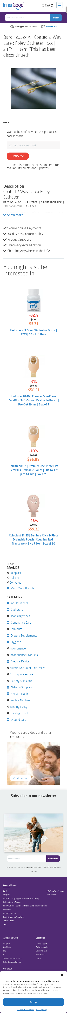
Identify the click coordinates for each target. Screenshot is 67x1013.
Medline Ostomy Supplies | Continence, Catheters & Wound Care (25, 906)
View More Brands (22, 588)
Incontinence (18, 648)
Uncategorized (19, 713)
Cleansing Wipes (20, 616)
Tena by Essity (18, 707)
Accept (33, 1002)
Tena (4, 924)
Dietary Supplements (24, 635)
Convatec (15, 582)
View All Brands (52, 894)
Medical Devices (21, 661)
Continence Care (21, 622)
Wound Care (18, 720)
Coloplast (15, 573)
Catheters (17, 609)
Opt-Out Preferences (25, 1009)
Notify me (18, 156)
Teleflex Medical (8, 921)
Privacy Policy (41, 1009)
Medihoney (7, 909)
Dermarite (16, 629)
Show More (15, 215)
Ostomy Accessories (22, 674)
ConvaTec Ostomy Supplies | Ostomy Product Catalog (21, 898)
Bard (5, 891)
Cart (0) (49, 5)
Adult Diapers (19, 603)
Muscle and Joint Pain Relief (27, 668)
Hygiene (16, 642)
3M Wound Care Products (55, 891)
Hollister (15, 578)
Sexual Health (19, 694)
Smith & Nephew (20, 700)
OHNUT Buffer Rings (10, 913)
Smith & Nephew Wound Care (13, 917)
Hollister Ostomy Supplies (12, 902)
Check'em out (20, 778)
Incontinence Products (24, 655)
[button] (62, 975)
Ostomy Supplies (21, 687)
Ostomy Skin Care (21, 681)
